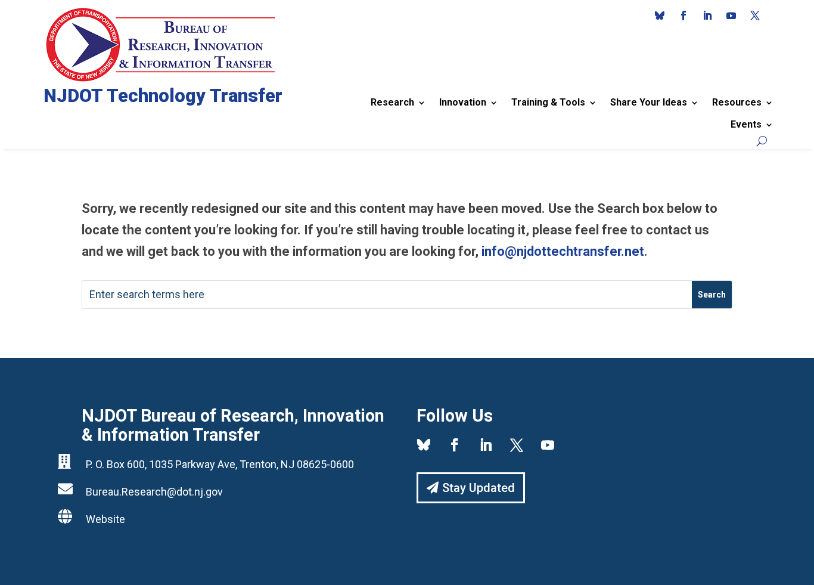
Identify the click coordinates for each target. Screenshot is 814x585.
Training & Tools (548, 102)
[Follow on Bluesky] (659, 15)
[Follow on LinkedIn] (707, 15)
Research (392, 102)
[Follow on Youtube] (731, 15)
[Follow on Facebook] (683, 15)
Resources (737, 102)
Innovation (462, 102)
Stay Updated (478, 488)
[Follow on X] (755, 15)
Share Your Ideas (648, 102)
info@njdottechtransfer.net (562, 251)
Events (746, 124)
